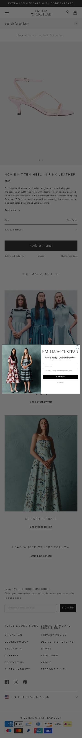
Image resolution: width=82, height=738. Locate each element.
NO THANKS (60, 382)
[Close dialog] (77, 347)
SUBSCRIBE (60, 376)
